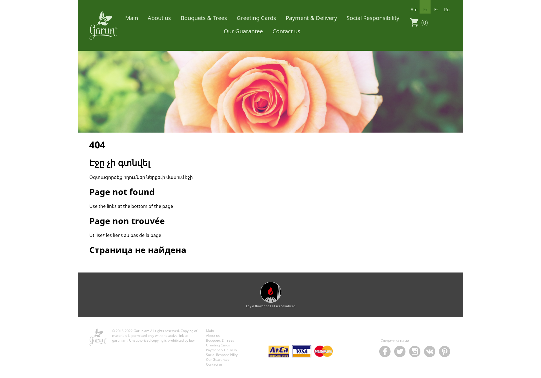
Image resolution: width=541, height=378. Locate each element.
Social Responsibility (373, 18)
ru (447, 9)
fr (436, 9)
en (426, 9)
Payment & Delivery (311, 18)
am (414, 9)
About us (159, 18)
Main (131, 18)
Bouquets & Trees (204, 18)
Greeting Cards (256, 18)
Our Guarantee (243, 31)
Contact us (286, 31)
